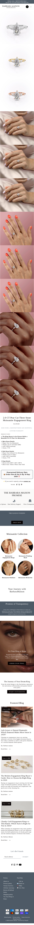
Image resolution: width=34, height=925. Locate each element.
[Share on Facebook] (17, 484)
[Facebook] (11, 865)
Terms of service (8, 886)
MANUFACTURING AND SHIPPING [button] (20, 428)
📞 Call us (20, 881)
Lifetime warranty (8, 888)
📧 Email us (20, 883)
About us (6, 881)
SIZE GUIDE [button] (5, 428)
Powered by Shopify (23, 920)
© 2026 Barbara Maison (12, 920)
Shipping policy (8, 894)
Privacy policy (7, 883)
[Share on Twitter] (19, 484)
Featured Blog (17, 703)
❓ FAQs (19, 886)
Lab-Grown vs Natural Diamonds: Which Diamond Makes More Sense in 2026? (16, 732)
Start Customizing (17, 692)
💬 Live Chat (21, 888)
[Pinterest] (17, 865)
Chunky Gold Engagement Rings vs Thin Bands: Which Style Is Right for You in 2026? (15, 823)
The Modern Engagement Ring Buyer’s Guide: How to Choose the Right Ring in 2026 (16, 778)
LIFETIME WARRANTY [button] (16, 431)
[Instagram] (14, 865)
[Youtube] (20, 865)
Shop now (17, 522)
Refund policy (7, 917)
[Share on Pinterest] (21, 484)
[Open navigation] (31, 6)
